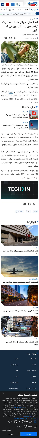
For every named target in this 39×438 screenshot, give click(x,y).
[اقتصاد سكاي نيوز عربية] (31, 4)
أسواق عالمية (32, 370)
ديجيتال (33, 382)
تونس (11, 91)
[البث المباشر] (7, 4)
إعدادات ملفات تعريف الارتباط (30, 418)
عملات (34, 376)
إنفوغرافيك (14, 382)
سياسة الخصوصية (18, 418)
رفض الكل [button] (10, 434)
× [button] (3, 393)
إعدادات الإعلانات (27, 416)
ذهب (16, 376)
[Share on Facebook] (10, 38)
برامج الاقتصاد (13, 388)
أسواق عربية (14, 364)
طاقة (34, 364)
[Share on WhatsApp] (15, 38)
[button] (18, 4)
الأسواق (11, 9)
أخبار (17, 358)
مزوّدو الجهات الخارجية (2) (18, 407)
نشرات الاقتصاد (31, 388)
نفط (17, 370)
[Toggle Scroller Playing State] (37, 13)
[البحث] (12, 4)
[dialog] (19, 414)
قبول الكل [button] (28, 434)
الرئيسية (33, 9)
